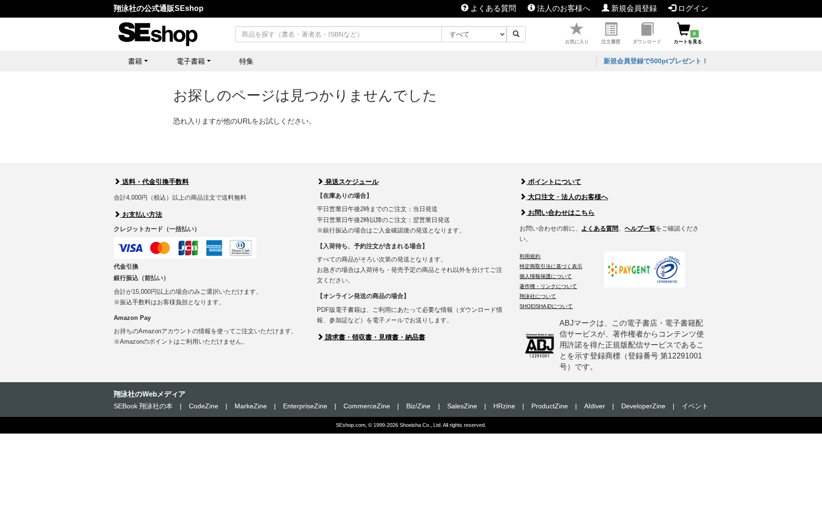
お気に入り (577, 41)
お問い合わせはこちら (560, 212)
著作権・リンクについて (548, 286)
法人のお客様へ (562, 8)
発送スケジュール (351, 181)
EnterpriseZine (305, 406)
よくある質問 (492, 8)
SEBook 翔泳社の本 (143, 406)
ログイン (692, 8)
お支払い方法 (141, 214)
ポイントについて (553, 181)
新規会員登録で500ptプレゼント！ (656, 61)
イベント (695, 406)
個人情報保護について (545, 276)
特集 (246, 61)
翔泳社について (537, 296)
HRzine (504, 406)
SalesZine (462, 406)
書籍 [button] (135, 61)
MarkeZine (251, 406)
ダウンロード (647, 41)
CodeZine (203, 406)
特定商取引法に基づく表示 (550, 266)
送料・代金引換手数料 (154, 181)
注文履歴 (610, 41)
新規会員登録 (633, 8)
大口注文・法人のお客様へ (567, 197)
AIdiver (594, 406)
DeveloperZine (643, 406)
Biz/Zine (418, 406)
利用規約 (529, 256)
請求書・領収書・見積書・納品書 (374, 337)
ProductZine (549, 406)
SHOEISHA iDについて (546, 306)
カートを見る (688, 37)
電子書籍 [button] (190, 61)
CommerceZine (366, 406)
